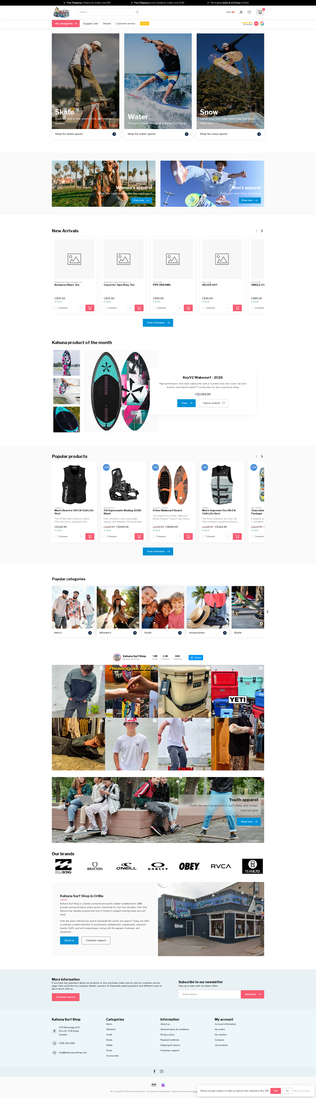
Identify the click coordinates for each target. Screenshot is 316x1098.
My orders (220, 1029)
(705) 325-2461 (67, 1043)
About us (69, 940)
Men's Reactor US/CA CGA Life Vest (74, 512)
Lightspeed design (180, 1091)
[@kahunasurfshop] (117, 657)
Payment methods (169, 1039)
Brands (107, 23)
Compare (62, 308)
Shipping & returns (170, 1045)
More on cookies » (302, 1090)
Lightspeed (164, 1091)
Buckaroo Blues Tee (66, 284)
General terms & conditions (174, 1029)
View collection (156, 322)
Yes (275, 1090)
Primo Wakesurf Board (167, 510)
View (184, 403)
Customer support (96, 940)
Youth (109, 1034)
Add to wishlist (211, 403)
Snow (109, 1050)
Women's (111, 1029)
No (287, 1090)
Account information (225, 1024)
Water (109, 1045)
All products (221, 1045)
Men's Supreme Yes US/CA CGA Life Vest (219, 512)
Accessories (112, 1055)
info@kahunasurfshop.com (73, 1052)
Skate (109, 1039)
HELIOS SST (210, 284)
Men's (109, 1024)
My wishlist (220, 1034)
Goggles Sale (90, 23)
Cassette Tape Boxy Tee (119, 284)
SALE (144, 23)
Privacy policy (167, 1034)
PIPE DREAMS (162, 284)
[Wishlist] (249, 12)
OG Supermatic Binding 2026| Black (122, 512)
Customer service (125, 23)
